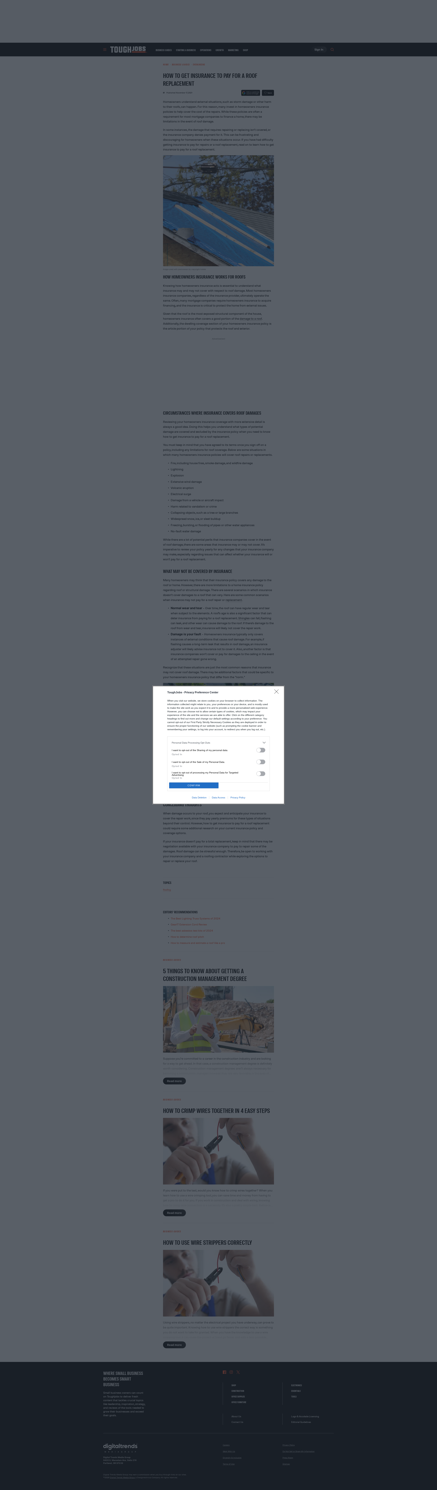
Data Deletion (199, 797)
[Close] (277, 692)
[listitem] (218, 742)
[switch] (260, 750)
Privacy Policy (237, 797)
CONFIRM (194, 785)
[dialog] (218, 745)
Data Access (218, 797)
